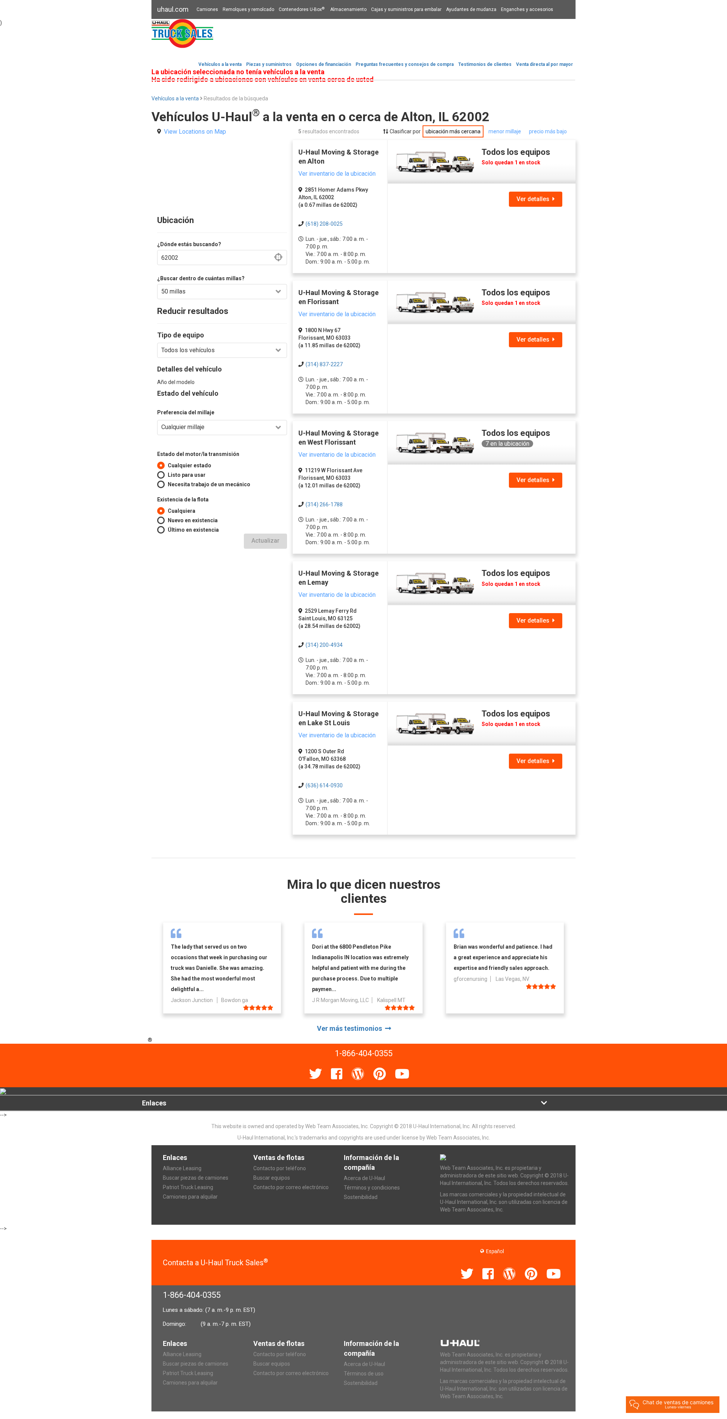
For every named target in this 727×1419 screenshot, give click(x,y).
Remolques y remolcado (248, 9)
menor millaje (504, 131)
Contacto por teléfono (279, 1168)
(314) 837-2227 (324, 364)
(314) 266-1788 (324, 504)
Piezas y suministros (269, 64)
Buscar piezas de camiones (195, 1178)
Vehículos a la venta (220, 64)
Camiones (207, 9)
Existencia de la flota (183, 499)
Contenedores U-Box (301, 9)
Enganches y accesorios (527, 9)
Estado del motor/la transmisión (198, 454)
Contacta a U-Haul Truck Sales (215, 1262)
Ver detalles (534, 199)
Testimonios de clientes (485, 64)
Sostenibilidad (361, 1197)
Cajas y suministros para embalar (406, 9)
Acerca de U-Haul (364, 1178)
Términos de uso (364, 1374)
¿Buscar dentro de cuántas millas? (201, 278)
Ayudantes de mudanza (471, 9)
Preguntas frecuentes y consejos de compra (405, 64)
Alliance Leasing (182, 1168)
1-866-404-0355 (192, 1295)
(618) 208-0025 (324, 224)
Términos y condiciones (372, 1188)
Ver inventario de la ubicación (337, 173)
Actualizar (265, 540)
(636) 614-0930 (324, 785)
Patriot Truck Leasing (188, 1187)
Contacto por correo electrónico (291, 1187)
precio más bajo (548, 131)
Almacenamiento (348, 9)
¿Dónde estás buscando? (189, 244)
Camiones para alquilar (190, 1197)
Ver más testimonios (351, 1028)
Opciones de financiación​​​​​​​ (323, 64)
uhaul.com (173, 9)
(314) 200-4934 (324, 645)
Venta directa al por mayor (544, 64)
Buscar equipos (271, 1178)
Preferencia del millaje (185, 412)
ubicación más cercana (453, 131)
